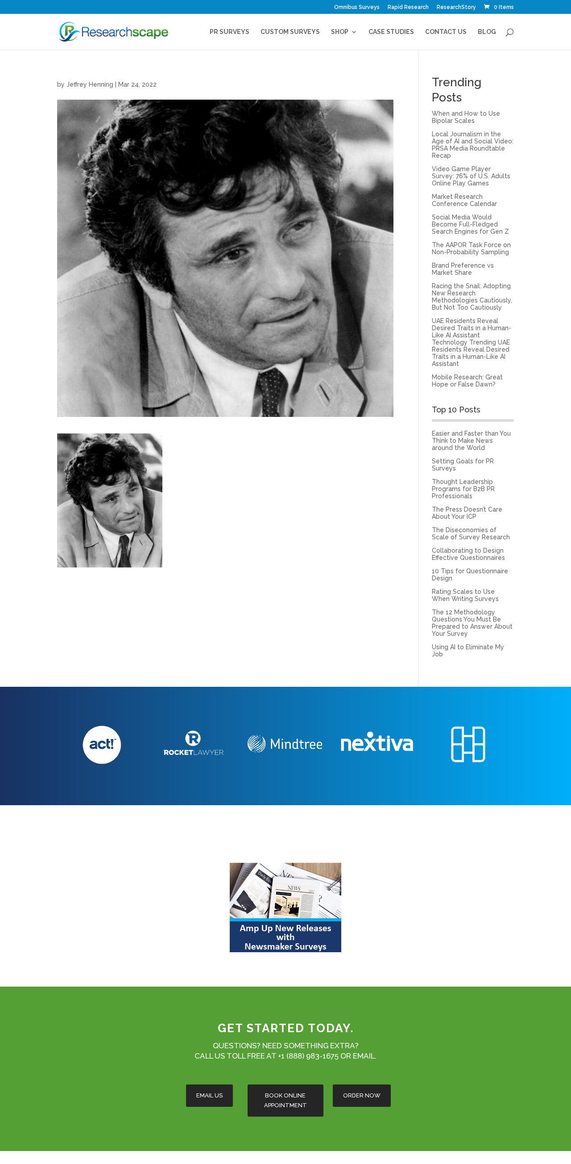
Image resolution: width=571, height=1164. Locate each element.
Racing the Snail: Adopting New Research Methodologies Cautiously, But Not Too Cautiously (472, 296)
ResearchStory (456, 7)
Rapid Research (408, 7)
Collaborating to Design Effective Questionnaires (468, 554)
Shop (339, 32)
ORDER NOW (362, 1095)
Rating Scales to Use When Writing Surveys (465, 595)
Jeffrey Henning (89, 84)
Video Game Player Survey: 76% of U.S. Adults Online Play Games (471, 176)
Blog (487, 32)
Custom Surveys (290, 32)
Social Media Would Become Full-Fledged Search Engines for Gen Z (470, 224)
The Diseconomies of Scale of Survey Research (471, 533)
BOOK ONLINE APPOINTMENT (285, 1100)
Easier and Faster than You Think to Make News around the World (471, 440)
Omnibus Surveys (357, 7)
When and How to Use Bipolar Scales (466, 117)
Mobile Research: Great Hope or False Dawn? (467, 381)
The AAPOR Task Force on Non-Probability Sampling (471, 248)
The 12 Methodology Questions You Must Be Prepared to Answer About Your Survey (472, 623)
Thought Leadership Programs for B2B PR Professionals (463, 489)
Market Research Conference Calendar (464, 200)
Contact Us (446, 32)
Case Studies (391, 32)
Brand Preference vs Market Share (463, 269)
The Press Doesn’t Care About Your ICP (467, 513)
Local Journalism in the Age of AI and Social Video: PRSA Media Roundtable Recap (472, 144)
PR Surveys (229, 32)
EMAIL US (209, 1095)
